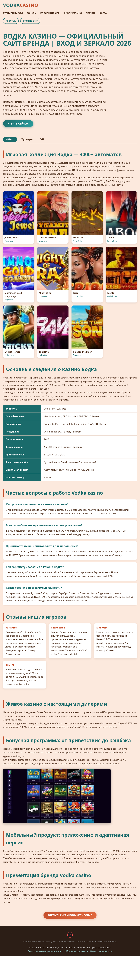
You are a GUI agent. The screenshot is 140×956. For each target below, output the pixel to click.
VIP (42, 139)
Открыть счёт (30, 21)
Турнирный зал (13, 13)
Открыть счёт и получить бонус (70, 915)
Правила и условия (77, 951)
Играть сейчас (18, 123)
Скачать (91, 13)
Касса (103, 13)
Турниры (27, 139)
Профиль (11, 21)
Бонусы (31, 13)
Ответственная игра (101, 951)
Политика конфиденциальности (46, 951)
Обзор (10, 139)
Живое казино (72, 13)
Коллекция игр (50, 13)
